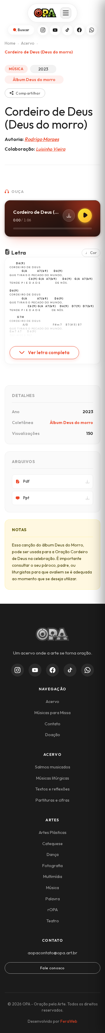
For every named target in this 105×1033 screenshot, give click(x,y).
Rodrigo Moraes (41, 139)
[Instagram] (43, 30)
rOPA (53, 909)
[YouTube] (55, 30)
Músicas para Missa (52, 712)
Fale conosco (52, 967)
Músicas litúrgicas (52, 778)
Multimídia (52, 876)
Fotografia (52, 865)
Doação (52, 734)
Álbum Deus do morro (34, 79)
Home (10, 43)
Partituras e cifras (52, 800)
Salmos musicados (52, 767)
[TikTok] (67, 30)
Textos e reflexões (52, 789)
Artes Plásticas (52, 832)
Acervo (27, 43)
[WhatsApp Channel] (87, 670)
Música (52, 887)
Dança (53, 854)
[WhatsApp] (91, 30)
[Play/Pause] (85, 215)
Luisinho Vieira (50, 149)
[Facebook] (79, 30)
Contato (52, 723)
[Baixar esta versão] (69, 215)
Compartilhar (28, 93)
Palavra (53, 898)
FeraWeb (68, 1021)
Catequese (52, 843)
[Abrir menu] (65, 12)
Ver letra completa (48, 352)
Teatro (52, 920)
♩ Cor (91, 252)
